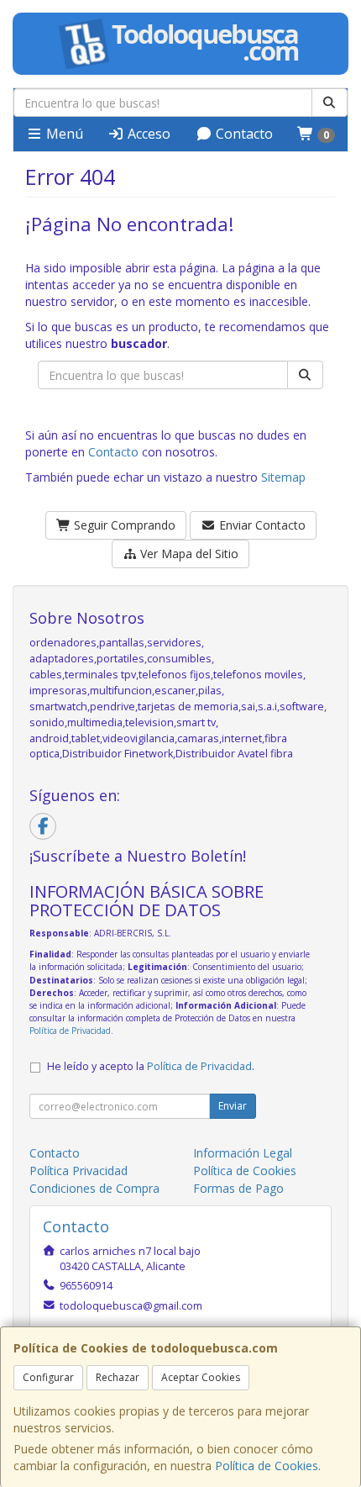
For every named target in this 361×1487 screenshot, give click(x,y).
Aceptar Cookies (200, 1377)
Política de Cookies (266, 1466)
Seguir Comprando (123, 525)
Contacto (242, 133)
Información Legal (242, 1153)
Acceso (147, 133)
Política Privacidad (78, 1171)
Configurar (48, 1377)
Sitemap (283, 477)
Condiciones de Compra (94, 1188)
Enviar (232, 1106)
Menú (63, 133)
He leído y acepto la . (150, 1066)
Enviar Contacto (261, 525)
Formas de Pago (238, 1188)
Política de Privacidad (70, 1030)
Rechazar (117, 1377)
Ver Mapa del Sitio (187, 554)
